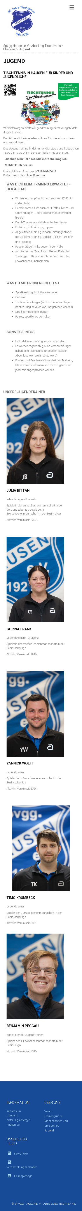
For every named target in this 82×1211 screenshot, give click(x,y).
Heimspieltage (23, 1176)
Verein (48, 1111)
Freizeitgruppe (53, 1116)
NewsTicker (21, 1153)
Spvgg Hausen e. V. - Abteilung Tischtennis (32, 46)
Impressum (14, 1111)
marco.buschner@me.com (28, 175)
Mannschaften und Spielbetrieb (56, 1123)
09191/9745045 (46, 171)
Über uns (9, 49)
